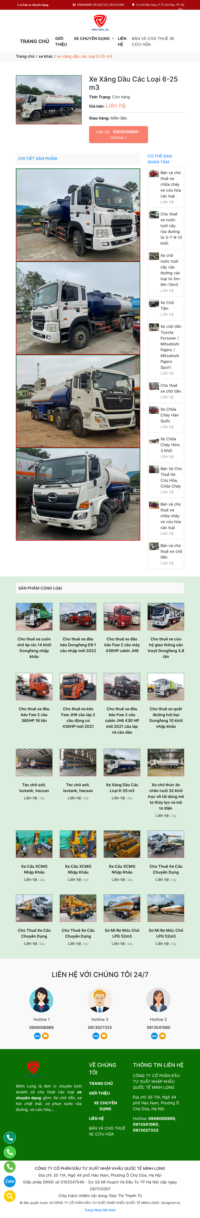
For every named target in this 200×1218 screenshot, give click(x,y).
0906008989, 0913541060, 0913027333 (154, 1124)
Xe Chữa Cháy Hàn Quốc (169, 415)
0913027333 (100, 1027)
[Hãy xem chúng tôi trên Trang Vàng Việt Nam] (6, 1196)
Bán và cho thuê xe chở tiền (171, 551)
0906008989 (125, 131)
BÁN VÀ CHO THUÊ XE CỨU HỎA (153, 41)
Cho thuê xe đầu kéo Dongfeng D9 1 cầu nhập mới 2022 (78, 645)
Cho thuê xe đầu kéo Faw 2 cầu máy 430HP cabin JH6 (122, 645)
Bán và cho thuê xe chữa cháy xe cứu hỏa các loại (170, 184)
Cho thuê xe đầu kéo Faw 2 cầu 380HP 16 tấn (34, 714)
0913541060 (158, 1027)
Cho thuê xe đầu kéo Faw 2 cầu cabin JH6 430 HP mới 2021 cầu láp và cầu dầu (122, 720)
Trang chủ (25, 56)
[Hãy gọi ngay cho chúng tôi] (6, 1167)
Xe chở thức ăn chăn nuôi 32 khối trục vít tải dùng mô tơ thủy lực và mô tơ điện (166, 796)
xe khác (46, 56)
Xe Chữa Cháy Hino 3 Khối (170, 444)
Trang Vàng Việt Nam (100, 1210)
